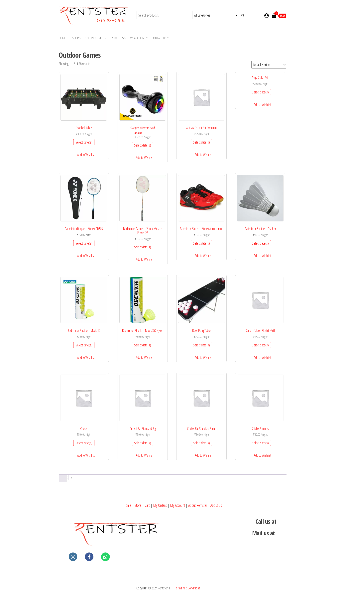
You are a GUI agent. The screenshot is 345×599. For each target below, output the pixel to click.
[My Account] (266, 15)
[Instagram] (73, 556)
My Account (177, 505)
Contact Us (159, 38)
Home (62, 38)
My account (138, 38)
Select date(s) (83, 142)
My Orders (160, 505)
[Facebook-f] (89, 556)
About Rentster (197, 505)
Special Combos (95, 38)
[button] (84, 155)
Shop (75, 38)
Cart (147, 505)
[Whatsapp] (105, 556)
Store (138, 505)
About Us (118, 38)
